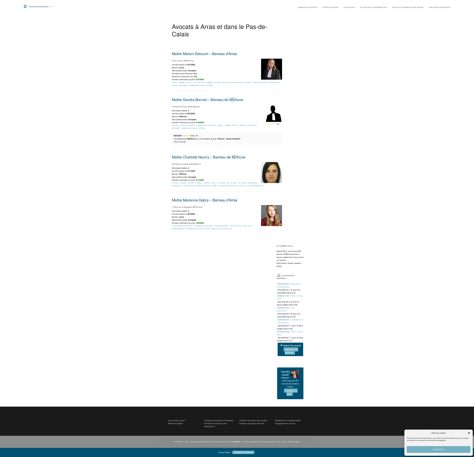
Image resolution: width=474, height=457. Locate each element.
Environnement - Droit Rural (228, 226)
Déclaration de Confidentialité (288, 420)
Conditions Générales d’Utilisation (218, 420)
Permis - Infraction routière (225, 186)
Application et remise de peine (207, 82)
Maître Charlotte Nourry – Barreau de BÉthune (209, 157)
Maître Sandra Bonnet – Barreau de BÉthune (207, 99)
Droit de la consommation (251, 186)
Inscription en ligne (291, 392)
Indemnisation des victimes (201, 85)
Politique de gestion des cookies (253, 420)
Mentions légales (175, 423)
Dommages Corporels (207, 125)
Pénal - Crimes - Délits (182, 82)
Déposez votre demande (291, 351)
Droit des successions (232, 82)
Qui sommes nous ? (176, 420)
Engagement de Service (285, 423)
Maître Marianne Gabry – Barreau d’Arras (204, 200)
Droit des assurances (222, 229)
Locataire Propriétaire (182, 226)
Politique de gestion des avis (251, 423)
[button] (469, 433)
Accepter (438, 449)
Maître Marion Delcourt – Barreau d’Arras (204, 53)
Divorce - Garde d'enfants (255, 82)
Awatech (236, 442)
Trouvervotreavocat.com (38, 6)
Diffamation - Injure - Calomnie (232, 183)
